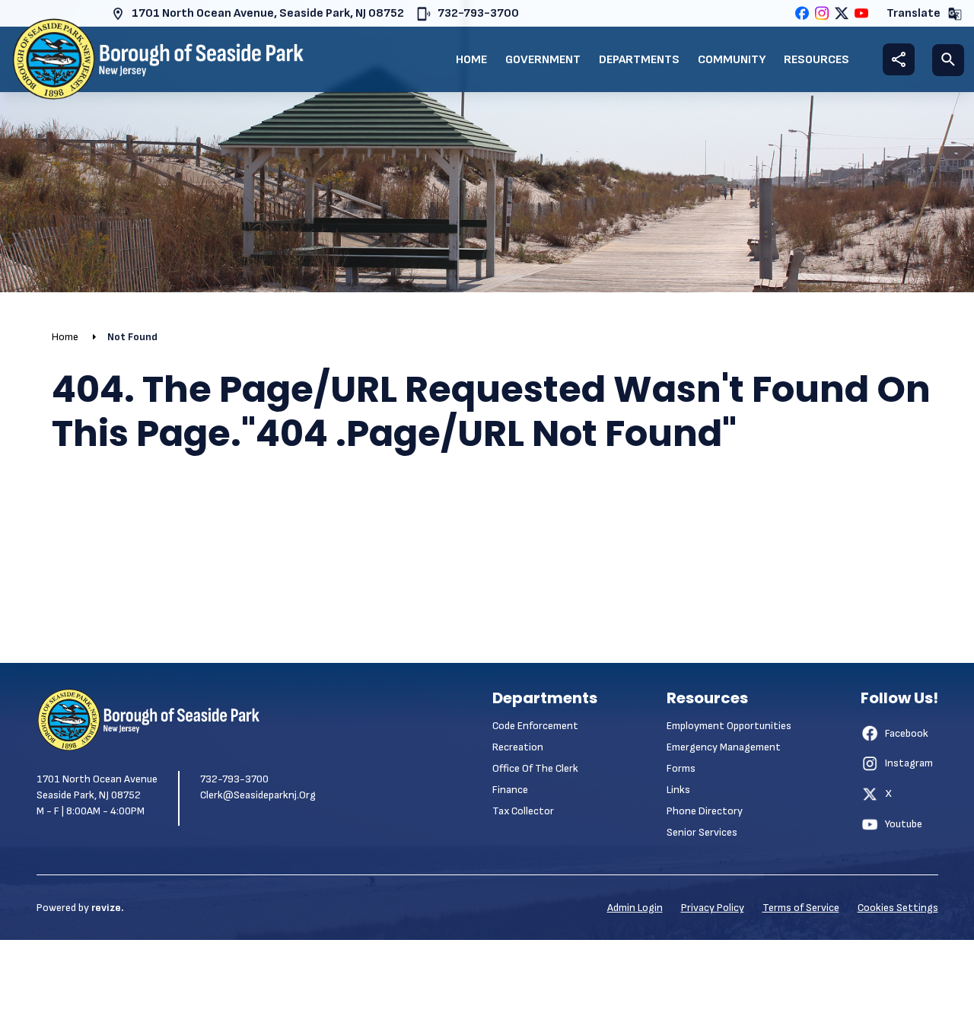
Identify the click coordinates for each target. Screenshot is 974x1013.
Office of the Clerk (535, 768)
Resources (816, 60)
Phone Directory (705, 810)
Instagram (909, 763)
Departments (639, 60)
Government (543, 60)
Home (471, 60)
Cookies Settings (898, 907)
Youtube (903, 823)
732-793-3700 (478, 13)
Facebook (906, 733)
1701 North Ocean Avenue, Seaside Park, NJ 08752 (268, 13)
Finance (510, 789)
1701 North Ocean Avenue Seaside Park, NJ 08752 (97, 786)
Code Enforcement (535, 725)
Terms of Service (800, 907)
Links (678, 789)
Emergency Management (724, 747)
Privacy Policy (712, 907)
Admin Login (635, 907)
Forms (681, 768)
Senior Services (702, 832)
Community (732, 60)
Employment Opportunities (729, 725)
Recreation (517, 747)
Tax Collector (523, 810)
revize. (107, 907)
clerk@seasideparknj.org (258, 794)
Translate (913, 13)
